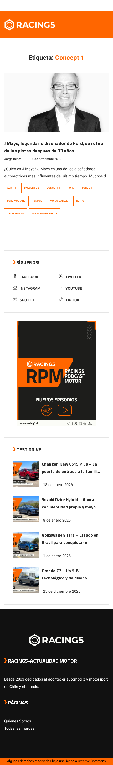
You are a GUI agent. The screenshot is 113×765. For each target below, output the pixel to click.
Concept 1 (53, 188)
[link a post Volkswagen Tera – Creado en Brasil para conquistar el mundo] (26, 556)
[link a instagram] (90, 5)
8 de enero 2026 (57, 520)
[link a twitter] (85, 5)
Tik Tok (72, 300)
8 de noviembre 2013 (47, 159)
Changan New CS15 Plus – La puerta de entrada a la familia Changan (70, 468)
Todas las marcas (19, 728)
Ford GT (87, 188)
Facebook (29, 277)
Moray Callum (59, 201)
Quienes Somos (17, 721)
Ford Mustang (16, 201)
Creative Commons (92, 761)
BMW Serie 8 (31, 188)
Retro (80, 201)
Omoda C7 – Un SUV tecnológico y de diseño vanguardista (64, 574)
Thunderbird (15, 214)
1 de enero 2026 (57, 556)
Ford (71, 188)
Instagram (30, 288)
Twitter (73, 277)
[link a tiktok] (106, 5)
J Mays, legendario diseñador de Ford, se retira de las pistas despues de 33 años (54, 147)
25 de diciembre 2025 (61, 591)
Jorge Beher (12, 159)
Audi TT (11, 188)
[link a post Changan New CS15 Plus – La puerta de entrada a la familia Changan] (26, 485)
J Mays (38, 201)
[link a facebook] (80, 5)
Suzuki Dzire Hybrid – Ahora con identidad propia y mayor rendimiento (69, 503)
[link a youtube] (95, 5)
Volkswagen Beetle (44, 214)
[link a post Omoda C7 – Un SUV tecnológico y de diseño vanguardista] (26, 592)
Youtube (73, 288)
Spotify (27, 300)
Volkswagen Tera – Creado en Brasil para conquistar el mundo (70, 539)
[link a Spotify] (101, 5)
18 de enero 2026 (58, 485)
